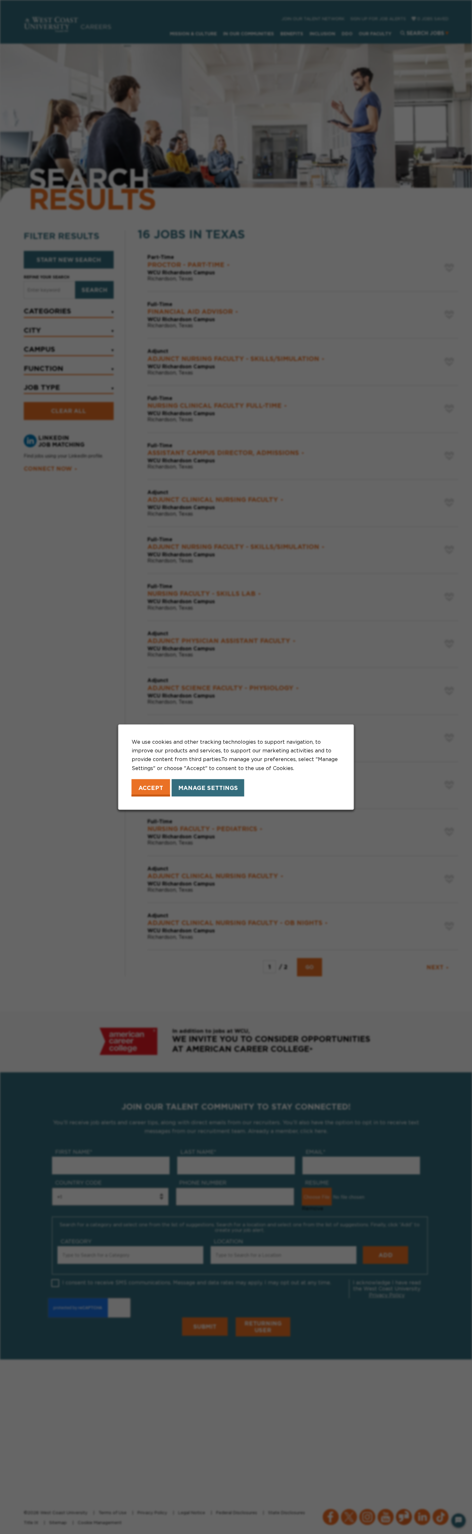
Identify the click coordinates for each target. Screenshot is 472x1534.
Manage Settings (208, 787)
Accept (150, 787)
